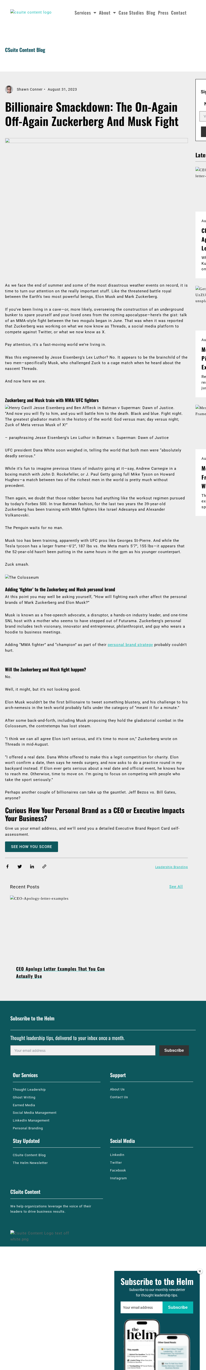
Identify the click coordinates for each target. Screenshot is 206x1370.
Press (163, 12)
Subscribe (174, 1050)
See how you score (31, 846)
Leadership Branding (171, 867)
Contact (179, 12)
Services (83, 12)
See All (176, 886)
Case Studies (131, 12)
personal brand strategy (130, 644)
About (105, 12)
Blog (151, 12)
